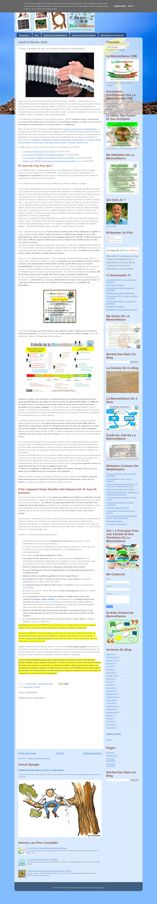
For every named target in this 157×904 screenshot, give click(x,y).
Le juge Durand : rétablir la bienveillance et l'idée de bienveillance (49, 158)
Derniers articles (111, 756)
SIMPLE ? (110, 109)
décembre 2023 (111, 694)
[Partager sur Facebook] (65, 684)
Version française (112, 103)
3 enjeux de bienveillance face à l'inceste (39, 151)
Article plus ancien (92, 753)
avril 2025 (109, 666)
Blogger (101, 888)
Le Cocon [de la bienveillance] (116, 524)
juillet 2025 (110, 663)
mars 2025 (109, 670)
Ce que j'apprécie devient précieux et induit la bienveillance (47, 848)
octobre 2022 (110, 709)
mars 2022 (109, 725)
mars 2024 (109, 685)
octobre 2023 (110, 700)
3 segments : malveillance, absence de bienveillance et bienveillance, (58, 140)
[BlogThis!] (61, 684)
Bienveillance (28, 687)
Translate (122, 50)
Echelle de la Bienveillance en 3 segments (120, 489)
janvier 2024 (110, 691)
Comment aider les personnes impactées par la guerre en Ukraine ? (49, 871)
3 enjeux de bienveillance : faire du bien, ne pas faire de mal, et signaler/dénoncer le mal (122, 485)
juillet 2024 (110, 679)
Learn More (120, 6)
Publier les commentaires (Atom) (39, 758)
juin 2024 (109, 682)
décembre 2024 (111, 676)
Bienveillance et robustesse (115, 307)
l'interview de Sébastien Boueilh (38, 638)
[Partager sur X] (63, 684)
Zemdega (87, 888)
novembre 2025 (111, 657)
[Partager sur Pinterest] (67, 684)
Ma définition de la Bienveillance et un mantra (121, 310)
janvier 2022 (110, 728)
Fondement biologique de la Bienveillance (120, 293)
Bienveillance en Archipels (112, 35)
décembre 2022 (111, 706)
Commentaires (114, 242)
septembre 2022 (111, 712)
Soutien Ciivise (29, 582)
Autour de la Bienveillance (55, 35)
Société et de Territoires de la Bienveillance (80, 129)
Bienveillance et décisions (115, 285)
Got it (131, 6)
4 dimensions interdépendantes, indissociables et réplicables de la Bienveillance (122, 493)
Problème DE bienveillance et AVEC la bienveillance (41, 770)
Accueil (59, 753)
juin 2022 (109, 718)
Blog (37, 35)
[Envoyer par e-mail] (59, 684)
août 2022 (109, 715)
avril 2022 (109, 722)
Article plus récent (27, 753)
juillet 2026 (110, 654)
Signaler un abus (113, 734)
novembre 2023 (111, 697)
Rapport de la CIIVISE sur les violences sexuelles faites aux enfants (49, 161)
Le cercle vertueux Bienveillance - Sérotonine (42, 859)
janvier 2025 (110, 673)
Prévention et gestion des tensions (117, 508)
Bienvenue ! (24, 35)
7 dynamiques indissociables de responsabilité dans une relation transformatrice (121, 517)
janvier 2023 (110, 703)
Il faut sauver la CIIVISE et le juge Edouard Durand (43, 155)
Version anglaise (111, 106)
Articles (111, 237)
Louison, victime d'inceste (44, 599)
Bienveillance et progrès (114, 521)
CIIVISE (37, 687)
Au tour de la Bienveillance (84, 35)
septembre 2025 (111, 660)
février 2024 (110, 688)
